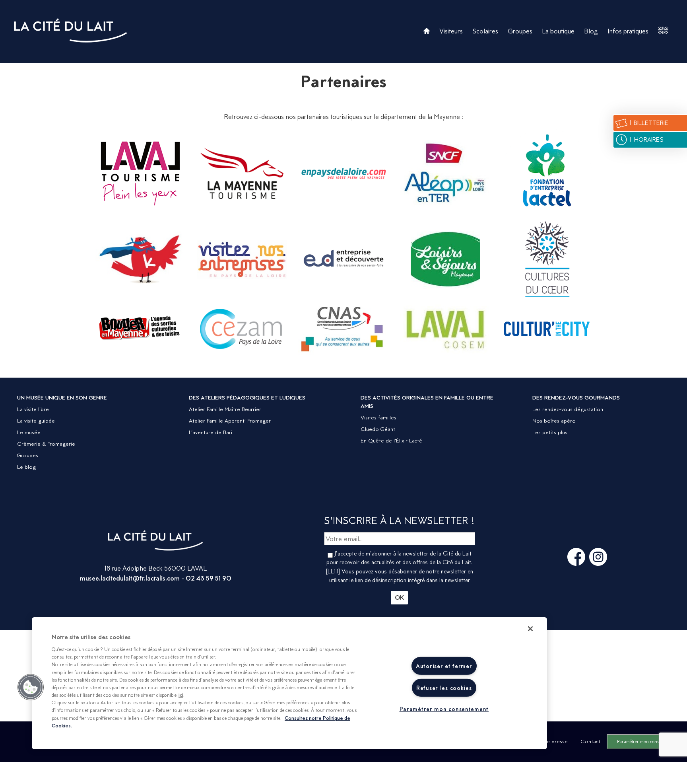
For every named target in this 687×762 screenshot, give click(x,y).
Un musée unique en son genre (62, 397)
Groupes (520, 31)
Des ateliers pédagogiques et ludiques (247, 397)
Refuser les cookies (444, 687)
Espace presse (550, 741)
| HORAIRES (646, 139)
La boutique (558, 31)
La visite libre (33, 409)
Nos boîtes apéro (554, 420)
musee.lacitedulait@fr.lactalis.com (130, 578)
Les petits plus (549, 432)
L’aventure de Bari (210, 432)
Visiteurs (451, 31)
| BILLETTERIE (648, 123)
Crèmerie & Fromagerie (46, 443)
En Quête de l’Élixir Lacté (391, 440)
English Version (663, 30)
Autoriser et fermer (444, 666)
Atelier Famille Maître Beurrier (225, 409)
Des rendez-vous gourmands (576, 397)
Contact (590, 741)
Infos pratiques (627, 31)
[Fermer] (530, 628)
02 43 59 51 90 (208, 578)
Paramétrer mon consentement (647, 741)
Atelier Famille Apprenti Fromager (230, 420)
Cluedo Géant (378, 429)
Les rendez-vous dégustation (567, 409)
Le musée (29, 432)
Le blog (26, 467)
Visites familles (378, 417)
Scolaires (485, 31)
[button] (30, 687)
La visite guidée (36, 420)
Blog (591, 31)
